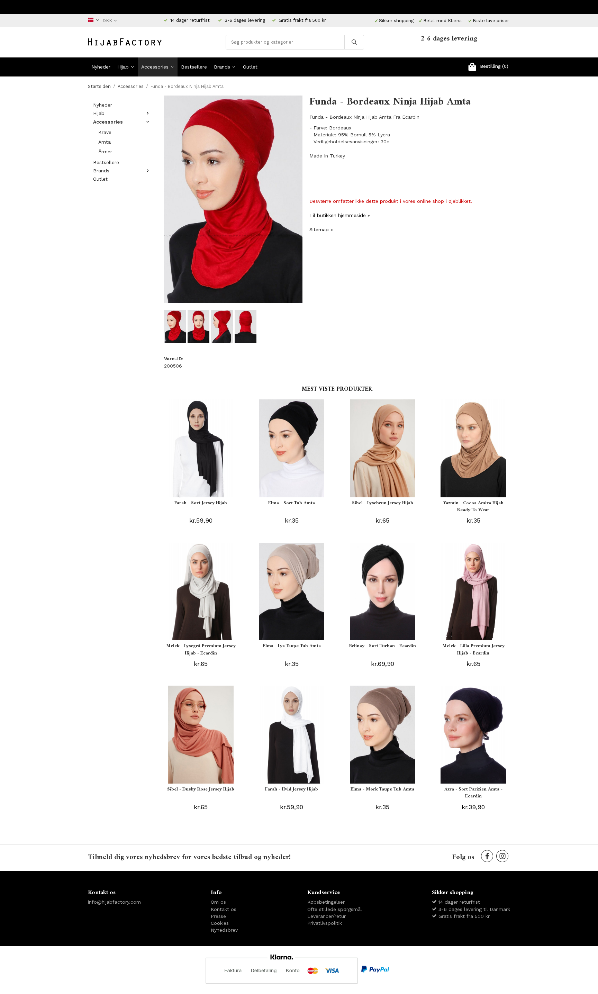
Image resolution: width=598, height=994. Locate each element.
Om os (218, 902)
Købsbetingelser (326, 902)
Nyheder (100, 67)
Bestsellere (194, 67)
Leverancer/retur (326, 916)
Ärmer (105, 151)
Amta (104, 142)
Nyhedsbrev (224, 930)
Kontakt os (223, 909)
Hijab (123, 67)
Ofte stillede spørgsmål (334, 909)
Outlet (250, 67)
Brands (222, 67)
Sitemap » (321, 229)
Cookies (220, 923)
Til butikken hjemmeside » (339, 215)
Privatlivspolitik (324, 923)
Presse (218, 916)
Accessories (155, 67)
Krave (104, 132)
